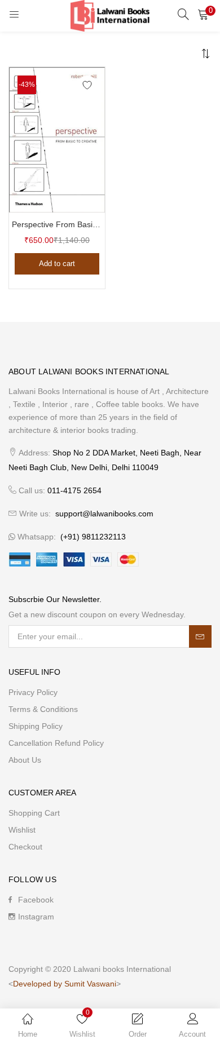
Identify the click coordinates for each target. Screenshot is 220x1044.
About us (24, 759)
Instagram (36, 916)
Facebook (36, 899)
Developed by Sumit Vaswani (64, 983)
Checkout (25, 846)
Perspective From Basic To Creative (57, 224)
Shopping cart (34, 812)
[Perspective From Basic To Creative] (57, 139)
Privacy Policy (33, 692)
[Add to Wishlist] (87, 85)
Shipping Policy (35, 726)
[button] (203, 14)
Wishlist (22, 829)
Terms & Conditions (43, 709)
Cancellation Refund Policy (56, 742)
